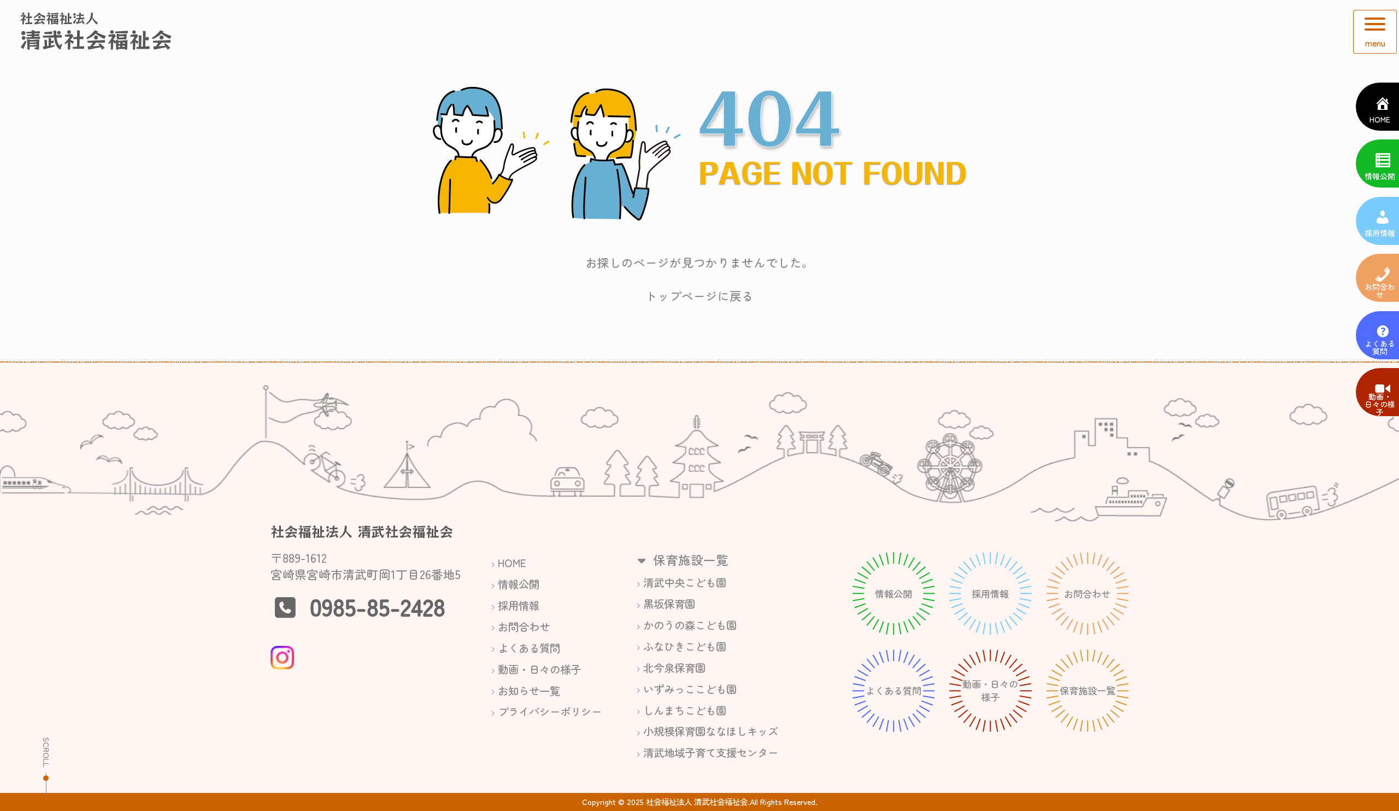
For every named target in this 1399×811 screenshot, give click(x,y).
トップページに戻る (699, 295)
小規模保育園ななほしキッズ (710, 731)
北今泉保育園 (674, 667)
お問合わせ (524, 626)
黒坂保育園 (669, 603)
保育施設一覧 (689, 559)
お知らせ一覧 (529, 690)
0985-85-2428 (377, 606)
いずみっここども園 (690, 689)
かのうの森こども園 (690, 625)
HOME (512, 562)
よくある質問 (529, 648)
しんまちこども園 (684, 710)
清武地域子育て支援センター (710, 752)
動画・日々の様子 (539, 669)
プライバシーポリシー (550, 711)
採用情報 (518, 605)
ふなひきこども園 (684, 646)
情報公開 (518, 584)
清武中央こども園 (684, 582)
